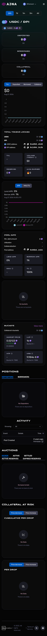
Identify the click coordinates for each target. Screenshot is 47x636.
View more (38, 326)
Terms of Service (30, 628)
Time (39, 433)
